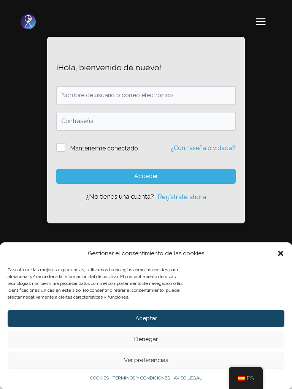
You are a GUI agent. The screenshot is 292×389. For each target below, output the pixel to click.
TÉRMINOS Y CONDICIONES (141, 378)
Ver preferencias (146, 360)
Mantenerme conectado (104, 148)
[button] (280, 253)
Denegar (146, 339)
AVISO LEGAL (188, 378)
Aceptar (146, 318)
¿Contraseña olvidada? (203, 148)
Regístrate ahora (181, 197)
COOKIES (99, 378)
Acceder (146, 176)
